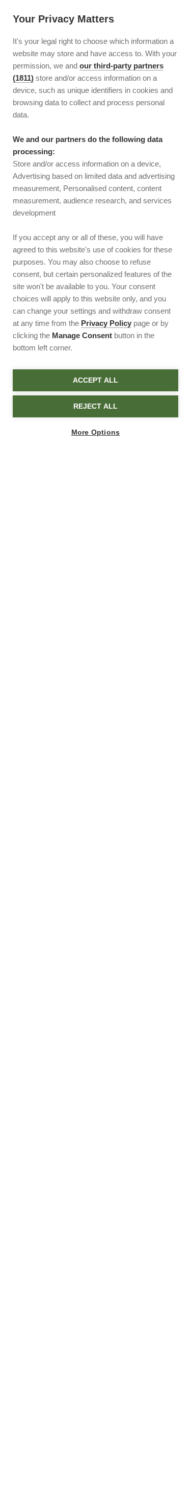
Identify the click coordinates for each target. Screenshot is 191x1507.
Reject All (95, 406)
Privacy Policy (106, 323)
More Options (95, 432)
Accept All (96, 380)
